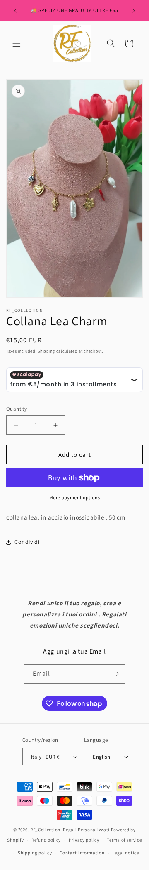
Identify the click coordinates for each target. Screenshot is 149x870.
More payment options (74, 497)
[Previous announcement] (15, 11)
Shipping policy (35, 853)
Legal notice (125, 853)
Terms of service (124, 840)
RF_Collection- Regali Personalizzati (70, 829)
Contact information (82, 853)
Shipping (46, 351)
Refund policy (46, 840)
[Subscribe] (116, 674)
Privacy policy (84, 840)
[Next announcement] (134, 11)
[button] (16, 43)
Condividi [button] (26, 542)
